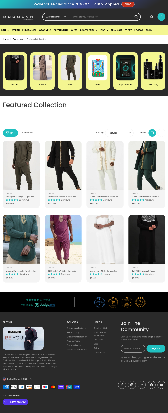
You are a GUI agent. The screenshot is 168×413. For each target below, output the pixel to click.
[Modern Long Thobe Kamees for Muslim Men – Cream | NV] (105, 239)
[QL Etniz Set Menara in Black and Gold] (63, 165)
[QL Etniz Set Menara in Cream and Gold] (105, 165)
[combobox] (91, 17)
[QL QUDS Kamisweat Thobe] (147, 239)
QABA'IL (9, 193)
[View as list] (161, 133)
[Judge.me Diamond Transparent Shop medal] (99, 302)
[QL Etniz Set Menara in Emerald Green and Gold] (147, 165)
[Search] (136, 17)
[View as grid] (152, 133)
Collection (18, 39)
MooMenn (15, 395)
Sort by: (100, 132)
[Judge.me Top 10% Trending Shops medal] (140, 302)
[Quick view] (35, 148)
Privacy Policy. (139, 360)
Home (6, 39)
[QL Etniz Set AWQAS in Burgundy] (63, 239)
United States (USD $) (17, 379)
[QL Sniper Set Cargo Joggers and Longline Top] (21, 165)
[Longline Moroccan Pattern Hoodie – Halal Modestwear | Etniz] (21, 239)
